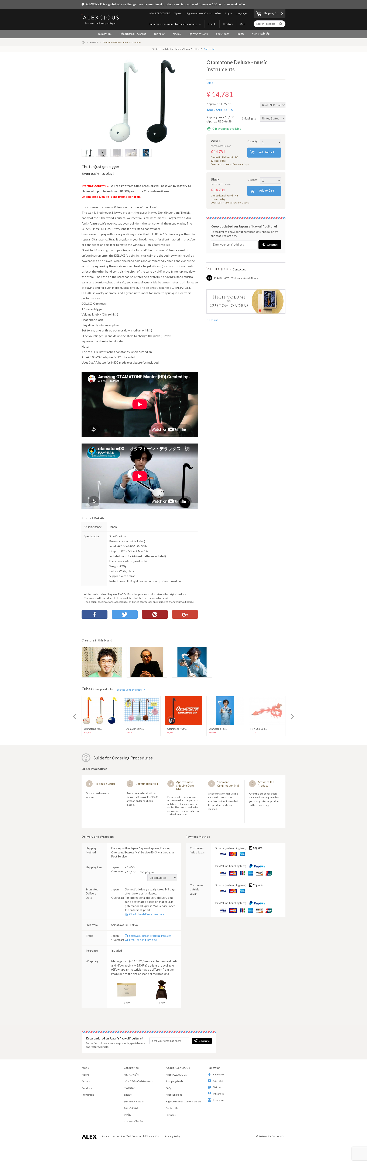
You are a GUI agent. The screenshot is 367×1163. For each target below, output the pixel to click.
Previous (74, 716)
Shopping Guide (174, 1081)
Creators (228, 24)
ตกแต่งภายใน (105, 34)
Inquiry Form (221, 277)
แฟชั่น (240, 34)
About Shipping (174, 1094)
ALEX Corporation (275, 1136)
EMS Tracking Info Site (143, 939)
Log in (228, 13)
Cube (209, 82)
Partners (171, 1114)
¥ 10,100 (139, 872)
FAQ (168, 1088)
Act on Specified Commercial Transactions (137, 1136)
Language (241, 13)
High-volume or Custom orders (204, 13)
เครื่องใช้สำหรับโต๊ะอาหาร (133, 34)
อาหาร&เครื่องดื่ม (261, 34)
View (127, 1002)
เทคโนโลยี (159, 34)
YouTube (218, 1080)
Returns (213, 319)
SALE (242, 24)
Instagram (218, 1100)
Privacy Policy (173, 1136)
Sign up (178, 13)
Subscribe (209, 49)
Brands (212, 24)
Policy (105, 1136)
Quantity (252, 141)
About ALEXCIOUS (159, 13)
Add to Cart (266, 152)
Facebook (218, 1074)
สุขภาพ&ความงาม (198, 34)
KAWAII (94, 42)
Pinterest (218, 1093)
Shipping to (249, 118)
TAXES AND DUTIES (219, 110)
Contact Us (172, 1108)
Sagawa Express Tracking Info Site (150, 935)
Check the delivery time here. (147, 914)
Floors (85, 1074)
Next (292, 716)
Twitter (217, 1087)
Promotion (88, 1094)
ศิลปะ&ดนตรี (222, 34)
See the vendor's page (129, 689)
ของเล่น (177, 34)
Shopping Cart (271, 13)
